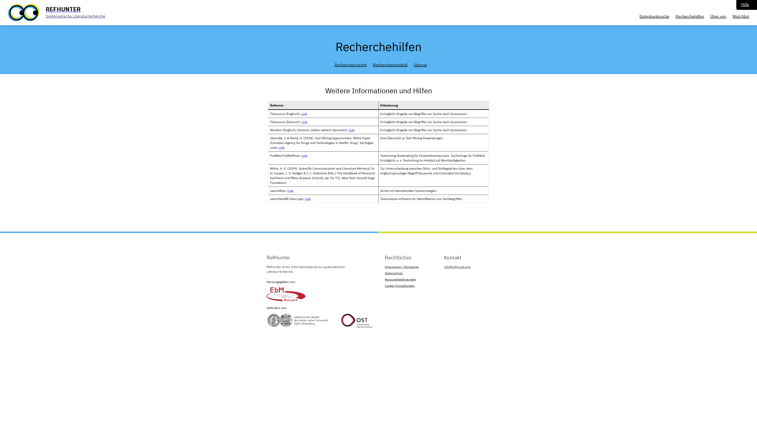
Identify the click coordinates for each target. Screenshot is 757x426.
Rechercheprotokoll (390, 64)
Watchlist (741, 16)
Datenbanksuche (654, 16)
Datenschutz (394, 273)
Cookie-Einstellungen (400, 286)
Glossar (420, 64)
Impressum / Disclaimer (402, 267)
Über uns (718, 16)
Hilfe (745, 4)
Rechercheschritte (351, 64)
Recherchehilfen (690, 16)
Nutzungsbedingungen (400, 279)
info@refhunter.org (457, 267)
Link (304, 114)
